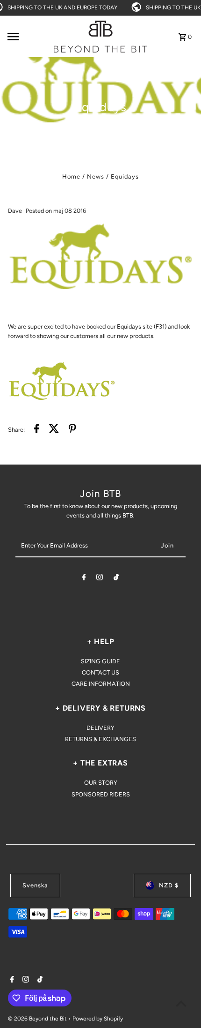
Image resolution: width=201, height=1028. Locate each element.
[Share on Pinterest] (72, 430)
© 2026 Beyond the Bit (38, 1018)
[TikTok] (116, 579)
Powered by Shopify (97, 1018)
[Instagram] (99, 579)
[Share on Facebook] (36, 430)
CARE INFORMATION (101, 683)
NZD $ (169, 885)
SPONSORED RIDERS (101, 794)
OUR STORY (100, 782)
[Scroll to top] (181, 1003)
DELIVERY (100, 727)
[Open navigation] (27, 36)
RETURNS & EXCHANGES (100, 739)
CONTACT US (100, 672)
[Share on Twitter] (54, 430)
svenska (35, 885)
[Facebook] (84, 579)
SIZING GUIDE (100, 661)
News (95, 176)
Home (71, 176)
